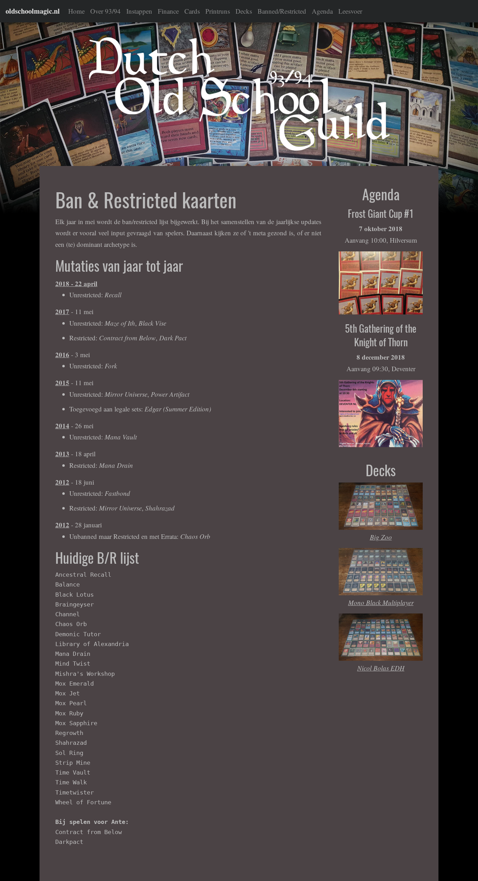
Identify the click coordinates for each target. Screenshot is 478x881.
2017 (62, 311)
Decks (244, 11)
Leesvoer (350, 11)
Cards (192, 11)
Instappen (139, 11)
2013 (62, 453)
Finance (168, 11)
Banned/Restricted (282, 11)
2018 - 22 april (76, 283)
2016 (62, 354)
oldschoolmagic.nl (33, 11)
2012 (62, 482)
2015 (62, 382)
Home (76, 11)
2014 (62, 425)
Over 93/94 (105, 11)
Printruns (217, 11)
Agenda (322, 11)
